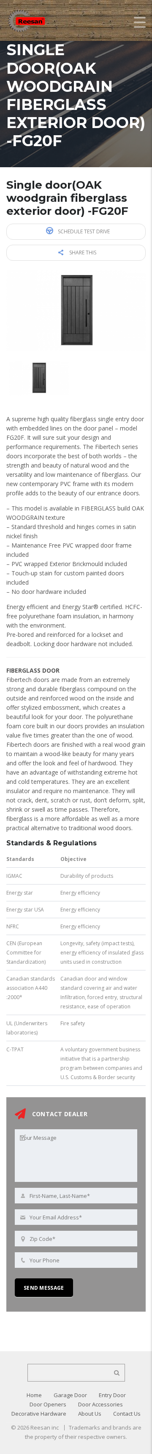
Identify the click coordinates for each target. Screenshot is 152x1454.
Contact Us (127, 1413)
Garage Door (70, 1395)
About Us (89, 1413)
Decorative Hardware (38, 1413)
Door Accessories (100, 1404)
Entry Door (112, 1395)
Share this (82, 252)
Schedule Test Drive (83, 231)
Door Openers (48, 1404)
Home (34, 1395)
